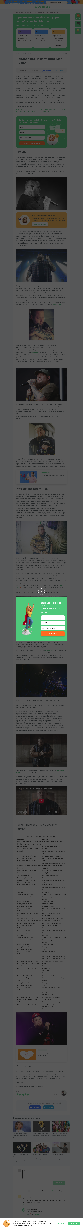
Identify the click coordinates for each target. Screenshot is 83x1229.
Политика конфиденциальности (24, 1225)
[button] (41, 591)
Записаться (53, 633)
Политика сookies (45, 1223)
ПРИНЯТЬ (74, 1223)
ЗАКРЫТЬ (61, 1223)
